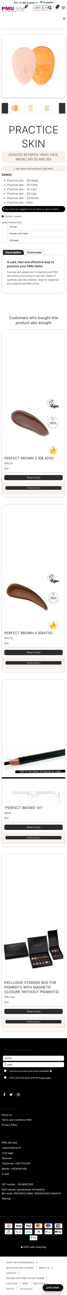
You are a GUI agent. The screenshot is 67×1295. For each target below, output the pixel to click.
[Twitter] (12, 1095)
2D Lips (13, 226)
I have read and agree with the (30, 1077)
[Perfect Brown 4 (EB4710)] (33, 568)
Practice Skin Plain (19, 233)
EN (39, 8)
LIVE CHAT (52, 1287)
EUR (47, 8)
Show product (33, 488)
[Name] (33, 1058)
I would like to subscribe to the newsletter (31, 1070)
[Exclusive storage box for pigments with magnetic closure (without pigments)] (33, 917)
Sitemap (6, 1198)
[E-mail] (33, 1064)
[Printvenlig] (64, 18)
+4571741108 (22, 1163)
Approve (11, 1085)
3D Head (14, 240)
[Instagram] (20, 1095)
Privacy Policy (45, 1078)
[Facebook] (6, 1095)
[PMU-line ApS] (16, 8)
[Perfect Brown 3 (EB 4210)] (33, 393)
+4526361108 (18, 1168)
